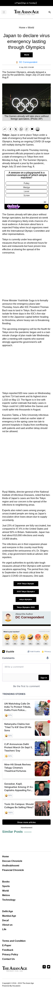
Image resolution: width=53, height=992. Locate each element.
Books (6, 881)
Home (5, 856)
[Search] (50, 12)
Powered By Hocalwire (11, 986)
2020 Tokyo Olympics (26, 592)
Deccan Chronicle (12, 861)
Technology (8, 900)
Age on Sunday (29, 3)
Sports (6, 886)
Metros (6, 895)
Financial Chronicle (13, 870)
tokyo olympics (26, 599)
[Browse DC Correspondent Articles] (8, 617)
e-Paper (18, 3)
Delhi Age (7, 911)
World (26, 55)
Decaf (5, 920)
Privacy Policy (10, 954)
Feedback (7, 950)
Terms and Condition (14, 941)
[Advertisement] (26, 277)
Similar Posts (12, 831)
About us (7, 925)
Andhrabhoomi (10, 865)
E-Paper (6, 945)
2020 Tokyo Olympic (26, 584)
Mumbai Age (9, 916)
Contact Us (8, 959)
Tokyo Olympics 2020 (26, 607)
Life (4, 929)
